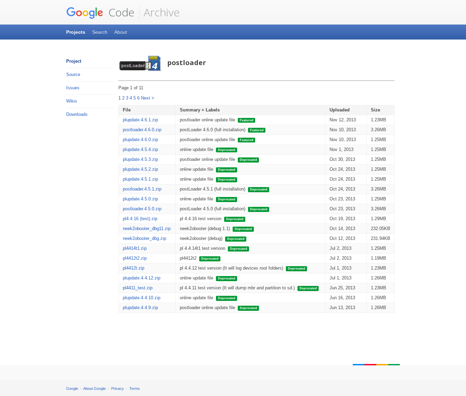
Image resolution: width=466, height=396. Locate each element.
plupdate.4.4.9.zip (140, 307)
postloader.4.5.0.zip (142, 208)
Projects (75, 32)
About (120, 32)
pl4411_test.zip (137, 287)
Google (72, 388)
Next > (147, 98)
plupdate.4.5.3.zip (140, 159)
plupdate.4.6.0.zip (140, 139)
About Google (94, 388)
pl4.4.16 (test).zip (140, 218)
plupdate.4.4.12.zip (141, 277)
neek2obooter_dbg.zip (144, 238)
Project (73, 61)
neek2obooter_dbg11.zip (147, 228)
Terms (134, 388)
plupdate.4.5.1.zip (140, 179)
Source (73, 74)
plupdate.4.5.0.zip (140, 198)
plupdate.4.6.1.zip (140, 119)
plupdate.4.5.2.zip (140, 169)
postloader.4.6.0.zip (142, 129)
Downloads (77, 114)
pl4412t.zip (133, 268)
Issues (72, 87)
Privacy (117, 388)
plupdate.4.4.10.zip (141, 297)
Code (120, 12)
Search (99, 32)
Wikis (71, 101)
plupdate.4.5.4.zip (140, 149)
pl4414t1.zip (135, 248)
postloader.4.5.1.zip (142, 189)
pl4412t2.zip (135, 258)
